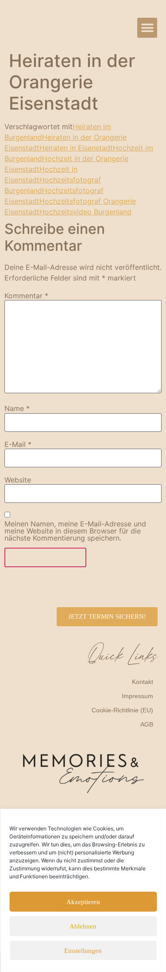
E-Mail (17, 444)
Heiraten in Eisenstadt (76, 147)
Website (17, 479)
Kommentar (26, 295)
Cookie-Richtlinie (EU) (122, 710)
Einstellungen (83, 950)
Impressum (137, 695)
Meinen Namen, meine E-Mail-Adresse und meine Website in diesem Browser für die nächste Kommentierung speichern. (75, 530)
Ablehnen (83, 926)
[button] (147, 28)
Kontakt (142, 681)
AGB (146, 724)
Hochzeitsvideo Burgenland (85, 211)
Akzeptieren (83, 901)
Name (17, 408)
